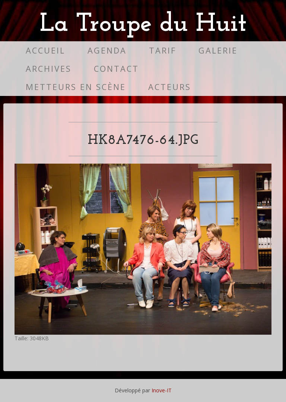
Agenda (107, 50)
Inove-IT (162, 390)
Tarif (162, 50)
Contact (116, 68)
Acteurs (169, 86)
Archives (49, 68)
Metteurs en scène (76, 86)
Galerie (218, 50)
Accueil (45, 50)
